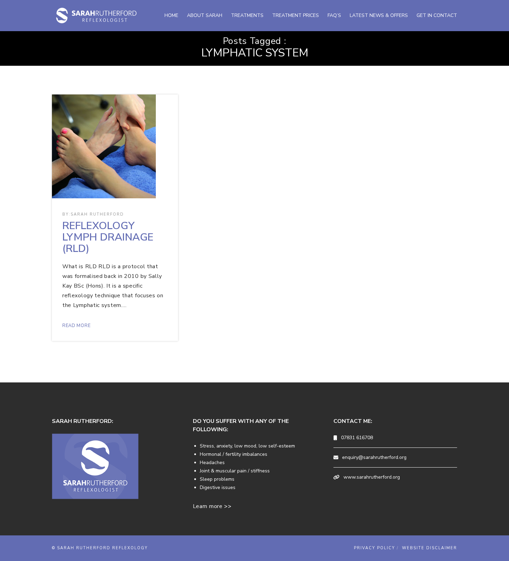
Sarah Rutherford (97, 214)
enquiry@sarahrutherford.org (374, 457)
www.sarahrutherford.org (371, 477)
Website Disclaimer (429, 548)
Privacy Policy (374, 548)
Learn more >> (212, 506)
